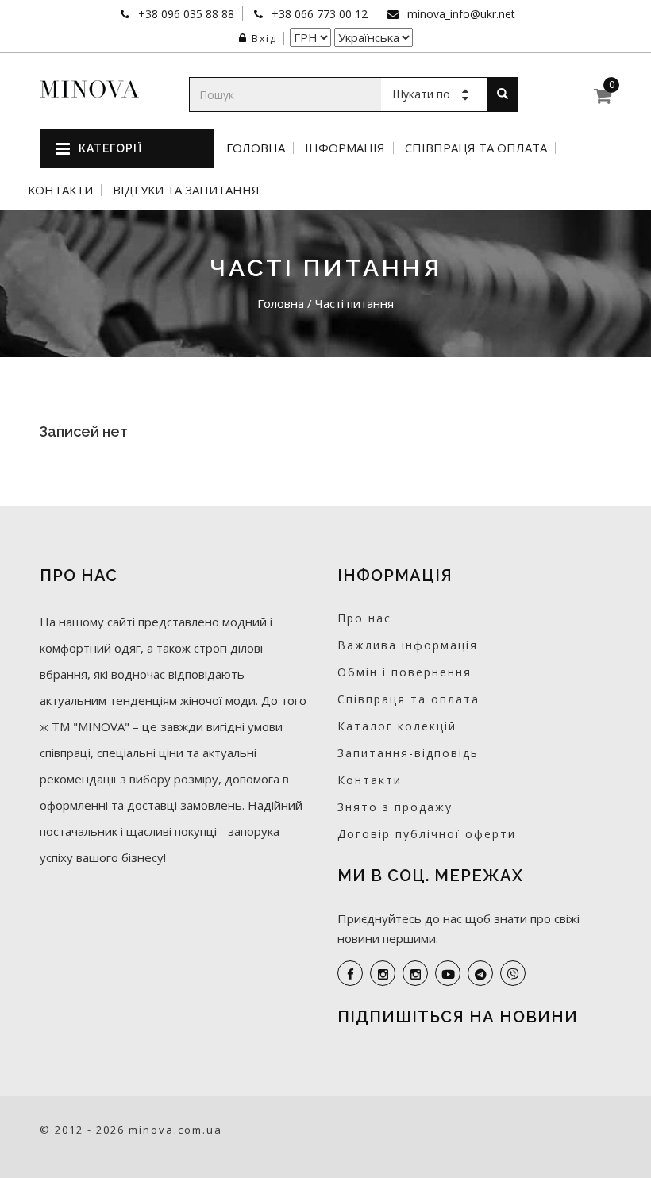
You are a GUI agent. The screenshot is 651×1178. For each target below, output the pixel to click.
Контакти (60, 190)
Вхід (264, 38)
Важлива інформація (407, 645)
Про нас (364, 618)
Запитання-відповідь (408, 752)
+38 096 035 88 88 (184, 13)
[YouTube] (447, 973)
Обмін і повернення (404, 671)
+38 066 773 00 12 (318, 13)
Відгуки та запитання (186, 190)
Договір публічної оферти (426, 833)
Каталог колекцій (396, 725)
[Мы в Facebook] (350, 973)
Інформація (345, 148)
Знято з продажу (395, 806)
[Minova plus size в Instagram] (382, 973)
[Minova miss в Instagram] (415, 973)
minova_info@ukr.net (459, 13)
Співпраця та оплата (476, 148)
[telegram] (480, 973)
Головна (255, 148)
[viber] (513, 973)
